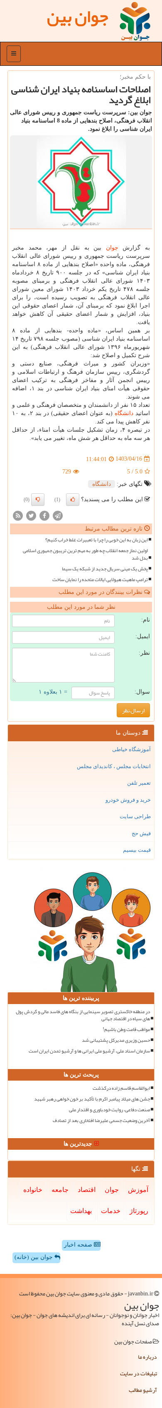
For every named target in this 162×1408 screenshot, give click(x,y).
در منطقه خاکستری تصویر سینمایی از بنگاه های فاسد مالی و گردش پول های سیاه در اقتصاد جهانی (83, 1015)
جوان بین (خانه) (34, 1257)
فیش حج (141, 833)
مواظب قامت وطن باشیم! (126, 1029)
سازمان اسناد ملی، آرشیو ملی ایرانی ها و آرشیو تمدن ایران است (89, 1051)
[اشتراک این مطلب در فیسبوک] (44, 515)
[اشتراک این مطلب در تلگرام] (58, 515)
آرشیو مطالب (143, 1390)
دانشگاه (124, 413)
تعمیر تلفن (139, 783)
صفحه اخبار (79, 1245)
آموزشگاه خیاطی (131, 749)
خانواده (32, 1189)
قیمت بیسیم (137, 850)
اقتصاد (87, 1189)
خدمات (110, 1210)
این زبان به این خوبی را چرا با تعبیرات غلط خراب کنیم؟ (96, 540)
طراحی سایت (135, 816)
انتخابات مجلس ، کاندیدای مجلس (114, 766)
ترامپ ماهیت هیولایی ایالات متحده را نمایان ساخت (100, 579)
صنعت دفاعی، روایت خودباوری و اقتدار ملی (109, 1110)
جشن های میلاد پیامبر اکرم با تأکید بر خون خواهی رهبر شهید (92, 1099)
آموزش (138, 1189)
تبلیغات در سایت (138, 1373)
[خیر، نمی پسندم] (37, 499)
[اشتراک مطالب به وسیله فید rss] (18, 515)
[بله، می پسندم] (72, 499)
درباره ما (147, 1356)
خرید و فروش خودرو (128, 800)
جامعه (60, 1189)
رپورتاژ (139, 1210)
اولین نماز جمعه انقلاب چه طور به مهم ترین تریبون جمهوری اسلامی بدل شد (85, 554)
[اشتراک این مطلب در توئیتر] (31, 515)
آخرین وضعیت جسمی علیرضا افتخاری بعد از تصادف (101, 1120)
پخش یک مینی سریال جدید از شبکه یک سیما (105, 569)
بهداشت (81, 1210)
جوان (112, 248)
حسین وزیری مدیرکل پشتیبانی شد (116, 1040)
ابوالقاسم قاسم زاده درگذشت (121, 1088)
